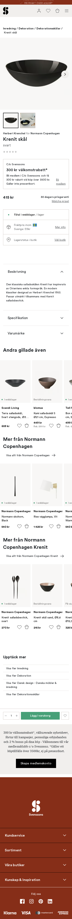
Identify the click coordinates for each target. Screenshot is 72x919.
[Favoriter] (48, 10)
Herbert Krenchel (14, 133)
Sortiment (13, 850)
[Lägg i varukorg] (26, 425)
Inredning (9, 28)
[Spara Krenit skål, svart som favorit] (65, 716)
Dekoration (26, 28)
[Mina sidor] (39, 10)
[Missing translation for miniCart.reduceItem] (5, 716)
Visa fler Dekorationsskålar (23, 694)
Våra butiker (15, 865)
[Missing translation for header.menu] (66, 10)
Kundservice (15, 835)
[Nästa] (65, 74)
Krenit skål (10, 32)
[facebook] (22, 901)
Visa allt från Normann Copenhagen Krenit (32, 556)
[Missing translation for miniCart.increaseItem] (16, 716)
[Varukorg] (57, 10)
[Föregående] (7, 74)
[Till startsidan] (5, 11)
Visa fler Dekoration (18, 675)
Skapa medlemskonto (36, 763)
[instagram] (31, 901)
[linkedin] (50, 901)
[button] (10, 152)
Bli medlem (61, 181)
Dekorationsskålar (48, 28)
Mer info (60, 227)
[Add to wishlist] (19, 425)
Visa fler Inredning (17, 668)
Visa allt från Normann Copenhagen (28, 455)
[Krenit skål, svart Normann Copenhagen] (36, 74)
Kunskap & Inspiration (22, 879)
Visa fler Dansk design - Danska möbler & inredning (31, 685)
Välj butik (60, 239)
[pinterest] (40, 901)
